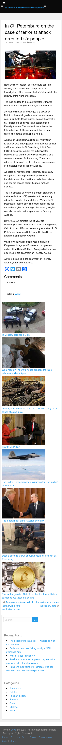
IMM (24, 42)
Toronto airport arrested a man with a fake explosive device (16, 606)
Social (13, 703)
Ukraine (14, 707)
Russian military (18, 695)
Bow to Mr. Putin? (11, 447)
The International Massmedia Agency (23, 7)
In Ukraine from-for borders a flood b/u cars (45, 604)
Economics (15, 688)
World (33, 42)
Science (14, 699)
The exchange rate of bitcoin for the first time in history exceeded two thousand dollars (29, 595)
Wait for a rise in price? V (22, 655)
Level (14, 729)
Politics (13, 692)
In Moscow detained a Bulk (16, 334)
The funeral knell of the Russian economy (23, 520)
